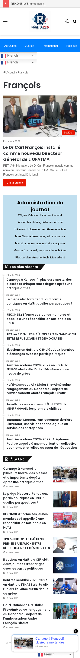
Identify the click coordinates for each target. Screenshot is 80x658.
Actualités (10, 45)
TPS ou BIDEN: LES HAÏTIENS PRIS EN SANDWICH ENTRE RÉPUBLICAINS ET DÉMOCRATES (26, 543)
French (12, 55)
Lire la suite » (14, 182)
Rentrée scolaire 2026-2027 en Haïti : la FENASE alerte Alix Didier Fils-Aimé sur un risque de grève (25, 587)
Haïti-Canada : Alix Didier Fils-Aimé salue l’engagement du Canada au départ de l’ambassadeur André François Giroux (26, 614)
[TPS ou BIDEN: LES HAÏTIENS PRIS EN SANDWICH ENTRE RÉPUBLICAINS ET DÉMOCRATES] (65, 545)
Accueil (11, 72)
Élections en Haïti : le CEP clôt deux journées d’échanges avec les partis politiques (26, 564)
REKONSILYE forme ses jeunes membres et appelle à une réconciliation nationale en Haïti (25, 521)
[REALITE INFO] (40, 21)
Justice (29, 45)
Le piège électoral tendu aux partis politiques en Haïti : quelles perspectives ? (25, 498)
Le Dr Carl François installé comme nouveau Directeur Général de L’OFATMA (32, 153)
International (50, 45)
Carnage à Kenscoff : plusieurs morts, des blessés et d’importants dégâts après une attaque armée (25, 475)
